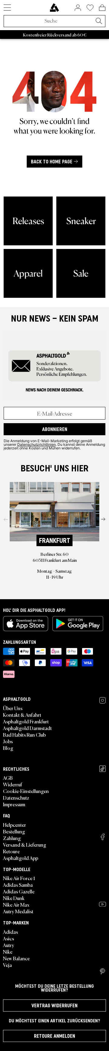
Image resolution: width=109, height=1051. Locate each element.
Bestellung (14, 831)
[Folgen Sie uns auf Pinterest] (102, 971)
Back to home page (51, 161)
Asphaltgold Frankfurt (26, 721)
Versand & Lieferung (24, 844)
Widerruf (12, 784)
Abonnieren (54, 429)
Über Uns (12, 708)
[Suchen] (99, 21)
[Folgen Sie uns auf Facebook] (102, 837)
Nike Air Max (16, 904)
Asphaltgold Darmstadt (27, 728)
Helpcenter (14, 824)
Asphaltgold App (20, 857)
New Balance (16, 958)
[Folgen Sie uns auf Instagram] (102, 700)
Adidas (10, 931)
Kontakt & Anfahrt (22, 714)
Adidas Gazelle (19, 891)
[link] (54, 7)
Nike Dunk (14, 898)
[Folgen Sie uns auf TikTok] (102, 769)
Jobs (8, 741)
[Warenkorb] (102, 8)
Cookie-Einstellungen (26, 791)
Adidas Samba (18, 884)
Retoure (11, 851)
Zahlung (12, 838)
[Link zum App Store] (25, 623)
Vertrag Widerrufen (54, 1005)
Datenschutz (16, 797)
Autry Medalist (18, 911)
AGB (8, 777)
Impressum (14, 804)
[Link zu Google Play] (77, 623)
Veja (7, 964)
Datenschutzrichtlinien (36, 444)
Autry (8, 945)
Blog (8, 747)
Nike (7, 951)
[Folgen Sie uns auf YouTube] (102, 904)
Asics (8, 938)
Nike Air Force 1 (19, 878)
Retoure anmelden (54, 1036)
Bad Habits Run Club (24, 734)
